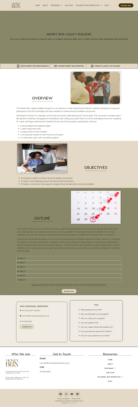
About (45, 5)
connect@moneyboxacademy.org (54, 363)
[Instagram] (66, 394)
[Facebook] (60, 394)
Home (37, 5)
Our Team (69, 5)
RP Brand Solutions (71, 403)
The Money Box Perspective (87, 5)
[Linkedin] (77, 394)
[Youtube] (72, 394)
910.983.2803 (45, 371)
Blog (107, 5)
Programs (55, 5)
